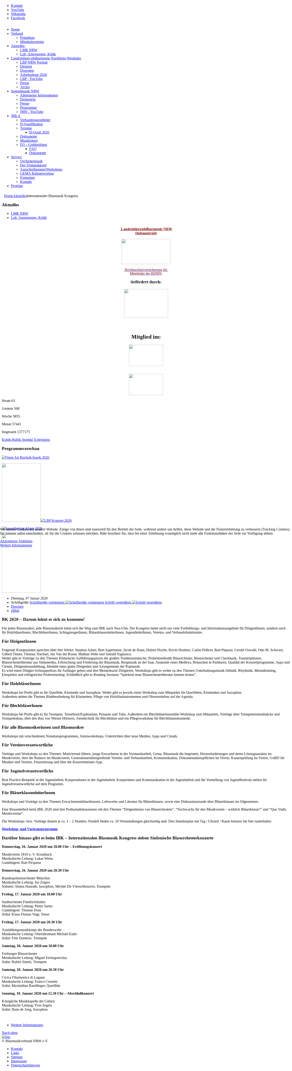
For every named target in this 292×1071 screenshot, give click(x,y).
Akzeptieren (9, 541)
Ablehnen (25, 541)
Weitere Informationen (16, 545)
